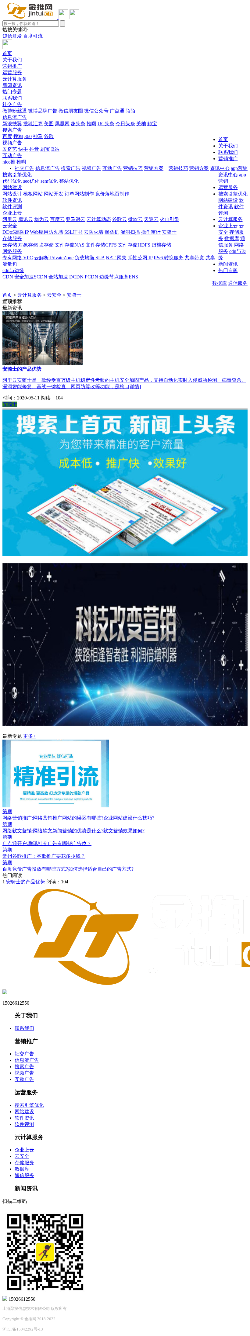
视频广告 (12, 142)
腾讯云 (25, 219)
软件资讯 (12, 200)
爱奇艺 (9, 149)
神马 (38, 136)
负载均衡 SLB (90, 257)
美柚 (141, 123)
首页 (7, 53)
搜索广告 (12, 130)
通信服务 (238, 283)
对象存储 (28, 244)
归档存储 (161, 244)
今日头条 (125, 123)
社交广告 (12, 104)
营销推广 (12, 66)
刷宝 (45, 149)
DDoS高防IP (15, 232)
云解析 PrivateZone (53, 257)
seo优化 (31, 181)
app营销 (239, 168)
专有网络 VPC (17, 257)
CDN (7, 276)
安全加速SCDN (30, 276)
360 (28, 136)
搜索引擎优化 (17, 174)
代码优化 (12, 181)
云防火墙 (93, 232)
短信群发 (12, 36)
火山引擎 (169, 219)
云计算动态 (99, 219)
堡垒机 (112, 232)
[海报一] (125, 554)
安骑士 (169, 232)
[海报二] (125, 724)
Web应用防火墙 (46, 232)
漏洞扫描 (130, 232)
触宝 (152, 123)
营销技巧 (178, 168)
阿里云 (9, 219)
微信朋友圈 (71, 110)
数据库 (219, 283)
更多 (29, 736)
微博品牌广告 (42, 110)
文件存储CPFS (101, 244)
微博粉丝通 (14, 110)
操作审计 (151, 232)
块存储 (46, 244)
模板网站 (33, 193)
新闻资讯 (12, 85)
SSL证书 (73, 232)
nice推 (8, 161)
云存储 (9, 244)
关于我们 (12, 59)
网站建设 (12, 187)
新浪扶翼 (12, 123)
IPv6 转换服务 (169, 257)
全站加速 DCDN (66, 276)
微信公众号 (96, 110)
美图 (49, 123)
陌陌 (130, 110)
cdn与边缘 (13, 270)
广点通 (117, 110)
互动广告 (12, 155)
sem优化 (49, 181)
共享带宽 (194, 257)
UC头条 (106, 123)
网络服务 (12, 251)
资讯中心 (220, 168)
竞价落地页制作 (112, 193)
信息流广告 (14, 117)
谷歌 (49, 136)
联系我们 (12, 98)
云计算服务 (14, 78)
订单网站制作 (79, 193)
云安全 (9, 225)
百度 (7, 136)
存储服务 (12, 238)
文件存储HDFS (134, 244)
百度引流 (33, 36)
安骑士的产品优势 (25, 881)
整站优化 (69, 181)
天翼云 (151, 219)
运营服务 (12, 72)
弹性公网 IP (140, 257)
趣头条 (78, 123)
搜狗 (18, 136)
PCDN (91, 276)
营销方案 (199, 168)
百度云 (57, 219)
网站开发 (53, 193)
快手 (23, 149)
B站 (55, 149)
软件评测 (12, 206)
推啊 (91, 123)
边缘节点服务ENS (118, 276)
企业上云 (12, 213)
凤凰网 (62, 123)
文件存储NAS (69, 244)
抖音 (34, 149)
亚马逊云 (75, 219)
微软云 (135, 219)
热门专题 (12, 91)
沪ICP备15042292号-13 (22, 1329)
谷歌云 (119, 219)
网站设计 (12, 193)
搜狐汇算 (33, 123)
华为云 (41, 219)
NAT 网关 (116, 257)
